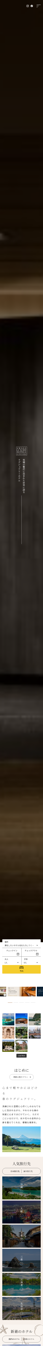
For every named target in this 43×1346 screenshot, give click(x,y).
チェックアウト (31, 950)
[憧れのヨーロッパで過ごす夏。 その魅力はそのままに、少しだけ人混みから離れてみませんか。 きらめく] (35, 1019)
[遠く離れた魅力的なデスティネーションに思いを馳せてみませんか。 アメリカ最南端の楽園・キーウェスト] (8, 1046)
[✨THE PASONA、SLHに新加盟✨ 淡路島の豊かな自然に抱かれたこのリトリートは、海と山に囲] (21, 1019)
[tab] (10, 1002)
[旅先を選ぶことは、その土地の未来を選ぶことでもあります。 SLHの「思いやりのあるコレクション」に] (21, 1046)
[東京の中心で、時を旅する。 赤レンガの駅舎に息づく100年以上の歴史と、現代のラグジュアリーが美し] (35, 1033)
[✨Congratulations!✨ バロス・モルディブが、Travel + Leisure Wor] (8, 1019)
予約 (21, 971)
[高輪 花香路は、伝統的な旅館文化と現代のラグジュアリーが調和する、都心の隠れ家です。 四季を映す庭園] (21, 1033)
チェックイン (11, 950)
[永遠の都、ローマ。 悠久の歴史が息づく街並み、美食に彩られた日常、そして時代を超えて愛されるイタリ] (8, 1033)
